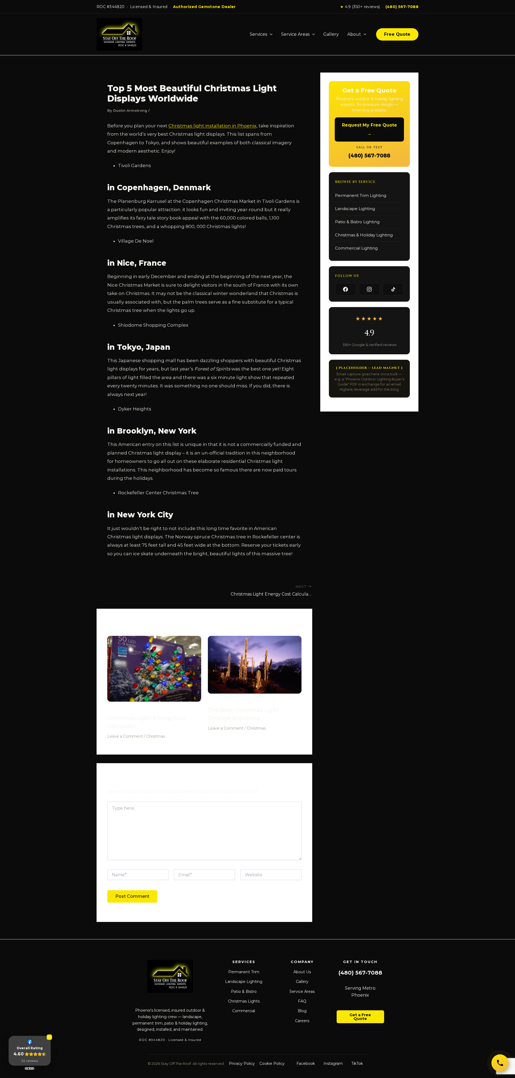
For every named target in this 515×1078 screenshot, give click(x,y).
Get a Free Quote (360, 1016)
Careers (302, 1020)
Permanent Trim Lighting (360, 195)
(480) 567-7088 (401, 6)
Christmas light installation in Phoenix (212, 125)
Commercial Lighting (356, 248)
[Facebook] (345, 289)
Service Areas (295, 34)
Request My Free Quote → (369, 129)
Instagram (333, 1063)
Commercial (243, 1010)
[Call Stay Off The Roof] (500, 1063)
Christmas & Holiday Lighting (364, 234)
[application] (270, 34)
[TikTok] (393, 289)
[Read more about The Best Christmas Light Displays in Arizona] (255, 668)
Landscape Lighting (355, 208)
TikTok (357, 1063)
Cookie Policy (272, 1063)
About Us (302, 971)
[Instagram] (369, 289)
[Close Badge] (49, 1037)
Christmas (155, 736)
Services (258, 34)
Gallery (331, 34)
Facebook (305, 1063)
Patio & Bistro (244, 991)
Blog (302, 1010)
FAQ (302, 1001)
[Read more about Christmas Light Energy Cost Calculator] (154, 672)
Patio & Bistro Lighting (357, 221)
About (354, 34)
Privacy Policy (242, 1063)
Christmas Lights (244, 1001)
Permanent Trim (243, 971)
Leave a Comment (125, 736)
